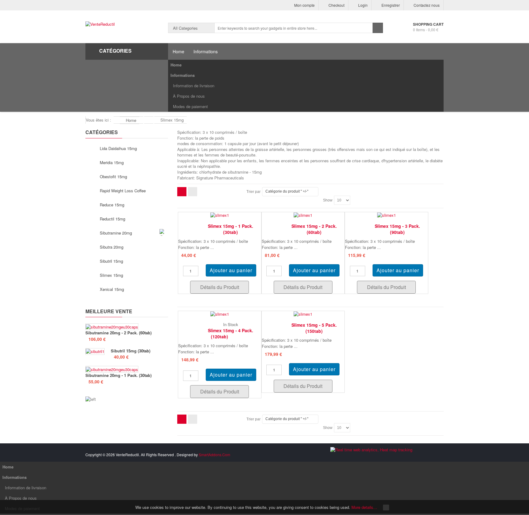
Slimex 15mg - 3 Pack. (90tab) (397, 229)
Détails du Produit (219, 287)
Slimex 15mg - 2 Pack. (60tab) (314, 229)
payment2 (387, 456)
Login (363, 5)
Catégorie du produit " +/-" (286, 191)
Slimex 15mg (111, 275)
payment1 (375, 456)
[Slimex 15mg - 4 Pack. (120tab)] (219, 314)
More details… (364, 507)
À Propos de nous (189, 96)
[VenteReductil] (100, 24)
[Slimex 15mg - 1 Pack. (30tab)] (219, 215)
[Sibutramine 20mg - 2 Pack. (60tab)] (111, 326)
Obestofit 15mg (113, 176)
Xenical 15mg (112, 289)
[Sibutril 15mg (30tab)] (95, 351)
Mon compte (304, 5)
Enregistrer (390, 5)
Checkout (336, 5)
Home (176, 65)
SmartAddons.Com (214, 454)
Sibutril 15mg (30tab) (130, 351)
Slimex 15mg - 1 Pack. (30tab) (230, 229)
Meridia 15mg (112, 162)
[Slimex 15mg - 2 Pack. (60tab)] (303, 215)
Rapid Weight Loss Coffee (123, 191)
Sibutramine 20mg (116, 233)
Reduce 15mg (112, 205)
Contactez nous (427, 5)
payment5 (424, 456)
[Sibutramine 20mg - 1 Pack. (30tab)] (111, 369)
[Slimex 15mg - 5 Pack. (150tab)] (303, 314)
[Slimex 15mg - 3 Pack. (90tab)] (386, 215)
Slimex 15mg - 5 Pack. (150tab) (314, 328)
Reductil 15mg (112, 219)
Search (378, 28)
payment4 (412, 456)
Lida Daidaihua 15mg (118, 148)
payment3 (400, 456)
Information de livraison (193, 85)
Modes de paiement (190, 106)
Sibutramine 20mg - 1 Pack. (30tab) (118, 375)
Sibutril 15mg (111, 261)
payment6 (436, 456)
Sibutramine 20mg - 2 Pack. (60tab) (118, 333)
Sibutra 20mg (111, 247)
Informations (183, 75)
